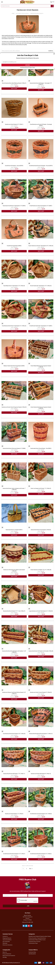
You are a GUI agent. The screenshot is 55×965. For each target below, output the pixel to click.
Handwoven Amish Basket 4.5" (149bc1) (14, 124)
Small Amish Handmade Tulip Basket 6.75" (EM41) (41, 325)
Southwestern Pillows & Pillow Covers (37, 939)
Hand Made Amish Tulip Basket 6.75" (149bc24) (14, 285)
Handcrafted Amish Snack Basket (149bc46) (41, 529)
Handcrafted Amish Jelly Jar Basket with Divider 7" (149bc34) (14, 489)
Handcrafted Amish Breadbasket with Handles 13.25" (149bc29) (14, 651)
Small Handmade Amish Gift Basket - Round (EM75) (41, 165)
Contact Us (5, 936)
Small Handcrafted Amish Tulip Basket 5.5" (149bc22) (14, 325)
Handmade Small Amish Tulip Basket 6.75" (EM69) (14, 205)
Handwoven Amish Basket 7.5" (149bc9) (14, 813)
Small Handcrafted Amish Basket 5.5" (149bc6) (40, 853)
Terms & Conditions (7, 939)
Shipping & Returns (7, 938)
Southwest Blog (32, 952)
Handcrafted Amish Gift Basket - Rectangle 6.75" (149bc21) (41, 84)
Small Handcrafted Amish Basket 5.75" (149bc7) (14, 853)
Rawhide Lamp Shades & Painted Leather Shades (40, 936)
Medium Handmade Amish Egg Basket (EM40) (14, 365)
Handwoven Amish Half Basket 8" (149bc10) (41, 773)
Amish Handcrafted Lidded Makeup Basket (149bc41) (14, 83)
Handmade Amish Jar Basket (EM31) (14, 529)
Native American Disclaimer (9, 955)
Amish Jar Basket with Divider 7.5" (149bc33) (41, 488)
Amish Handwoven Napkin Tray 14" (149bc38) (41, 569)
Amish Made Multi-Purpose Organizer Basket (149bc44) (41, 366)
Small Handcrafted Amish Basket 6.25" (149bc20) (14, 733)
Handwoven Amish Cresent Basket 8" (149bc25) (41, 692)
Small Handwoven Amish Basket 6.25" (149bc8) (41, 813)
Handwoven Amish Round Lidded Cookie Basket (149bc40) (14, 570)
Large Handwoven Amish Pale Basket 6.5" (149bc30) (41, 611)
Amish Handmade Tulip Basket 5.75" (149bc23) (40, 285)
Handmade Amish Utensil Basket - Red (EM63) (40, 448)
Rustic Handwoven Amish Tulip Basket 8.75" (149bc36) (41, 245)
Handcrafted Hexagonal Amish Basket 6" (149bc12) (40, 733)
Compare (2, 81)
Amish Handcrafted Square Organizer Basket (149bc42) (41, 408)
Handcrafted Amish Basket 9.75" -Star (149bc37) (14, 611)
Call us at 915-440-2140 (27, 922)
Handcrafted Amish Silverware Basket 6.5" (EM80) (14, 448)
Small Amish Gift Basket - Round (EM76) (14, 165)
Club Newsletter (32, 953)
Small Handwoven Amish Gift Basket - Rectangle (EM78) (41, 125)
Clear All (50, 50)
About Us (5, 952)
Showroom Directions (7, 945)
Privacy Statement (7, 953)
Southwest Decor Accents (34, 941)
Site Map (5, 957)
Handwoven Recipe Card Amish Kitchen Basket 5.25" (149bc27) (14, 693)
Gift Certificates (6, 941)
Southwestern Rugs (33, 943)
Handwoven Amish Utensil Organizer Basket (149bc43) (14, 407)
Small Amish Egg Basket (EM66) (14, 245)
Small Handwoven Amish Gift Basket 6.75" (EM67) (41, 205)
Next (30, 868)
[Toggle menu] (2, 2)
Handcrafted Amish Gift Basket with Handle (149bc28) (41, 651)
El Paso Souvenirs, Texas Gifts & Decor (37, 938)
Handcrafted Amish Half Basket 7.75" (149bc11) (14, 773)
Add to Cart (14, 88)
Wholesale (5, 943)
